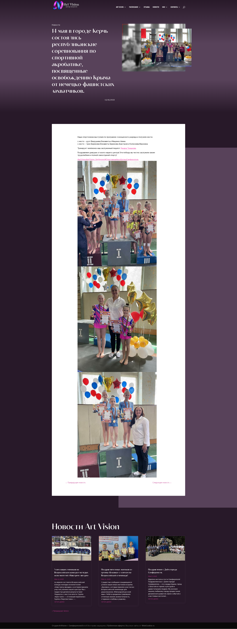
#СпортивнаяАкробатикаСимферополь (121, 159)
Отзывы (147, 7)
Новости (156, 7)
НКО (163, 7)
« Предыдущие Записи (60, 611)
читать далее (59, 602)
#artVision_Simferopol (95, 159)
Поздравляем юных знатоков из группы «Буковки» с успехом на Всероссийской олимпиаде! (116, 572)
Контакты (174, 7)
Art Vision (120, 7)
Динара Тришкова (128, 148)
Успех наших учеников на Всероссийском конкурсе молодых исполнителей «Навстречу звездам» (71, 572)
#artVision (82, 159)
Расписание (133, 7)
